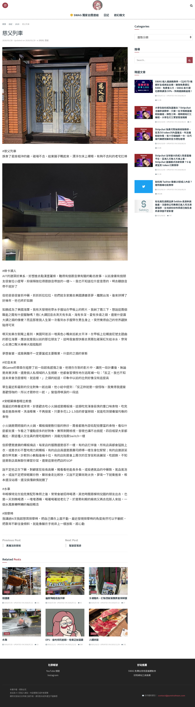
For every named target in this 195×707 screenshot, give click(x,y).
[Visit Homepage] (98, 5)
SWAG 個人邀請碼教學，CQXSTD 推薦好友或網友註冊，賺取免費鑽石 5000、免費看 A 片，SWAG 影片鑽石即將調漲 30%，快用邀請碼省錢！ (174, 86)
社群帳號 (53, 664)
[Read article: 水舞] (21, 622)
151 (37, 602)
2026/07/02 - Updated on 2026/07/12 (18, 644)
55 (81, 602)
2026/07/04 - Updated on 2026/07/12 (61, 602)
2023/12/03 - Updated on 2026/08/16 (171, 169)
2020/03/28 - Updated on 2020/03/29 (18, 40)
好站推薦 (142, 664)
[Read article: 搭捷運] (21, 581)
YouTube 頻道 (53, 671)
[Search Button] (191, 5)
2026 (7, 592)
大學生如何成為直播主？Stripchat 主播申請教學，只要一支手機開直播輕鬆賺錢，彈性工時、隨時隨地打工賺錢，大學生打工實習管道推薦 (173, 112)
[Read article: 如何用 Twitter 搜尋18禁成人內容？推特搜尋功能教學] (144, 186)
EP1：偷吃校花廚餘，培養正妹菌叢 (64, 639)
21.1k (159, 174)
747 (170, 215)
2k (190, 122)
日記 (106, 15)
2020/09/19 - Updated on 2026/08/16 (171, 189)
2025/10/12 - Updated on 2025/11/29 (105, 644)
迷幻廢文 (119, 15)
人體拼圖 (94, 639)
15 (37, 644)
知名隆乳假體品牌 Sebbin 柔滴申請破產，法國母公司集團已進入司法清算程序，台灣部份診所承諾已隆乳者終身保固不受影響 (173, 206)
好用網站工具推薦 (142, 675)
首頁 (4, 24)
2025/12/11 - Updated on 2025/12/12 (61, 644)
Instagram (53, 675)
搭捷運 (5, 598)
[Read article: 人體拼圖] (108, 622)
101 (124, 644)
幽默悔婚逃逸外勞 (55, 598)
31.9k (159, 100)
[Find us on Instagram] (5, 5)
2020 (17, 24)
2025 (50, 633)
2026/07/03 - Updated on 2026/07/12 (105, 602)
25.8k (159, 148)
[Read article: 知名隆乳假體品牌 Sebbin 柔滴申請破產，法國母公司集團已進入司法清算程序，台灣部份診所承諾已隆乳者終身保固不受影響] (144, 206)
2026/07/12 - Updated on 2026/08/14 (171, 95)
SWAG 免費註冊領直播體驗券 (142, 671)
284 (81, 644)
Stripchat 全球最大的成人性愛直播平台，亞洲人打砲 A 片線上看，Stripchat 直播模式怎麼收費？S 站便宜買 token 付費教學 (173, 160)
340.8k (159, 193)
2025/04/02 (160, 215)
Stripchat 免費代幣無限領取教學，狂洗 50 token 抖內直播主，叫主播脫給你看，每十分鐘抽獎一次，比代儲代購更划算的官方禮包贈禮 (173, 134)
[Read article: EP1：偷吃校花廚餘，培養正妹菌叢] (65, 622)
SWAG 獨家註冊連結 (86, 15)
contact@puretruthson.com (171, 695)
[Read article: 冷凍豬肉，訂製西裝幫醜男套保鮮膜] (108, 581)
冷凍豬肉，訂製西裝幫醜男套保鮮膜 (108, 598)
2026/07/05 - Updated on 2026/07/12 (18, 602)
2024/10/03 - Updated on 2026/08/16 (171, 122)
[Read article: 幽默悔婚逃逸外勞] (65, 581)
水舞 (4, 639)
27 (124, 602)
